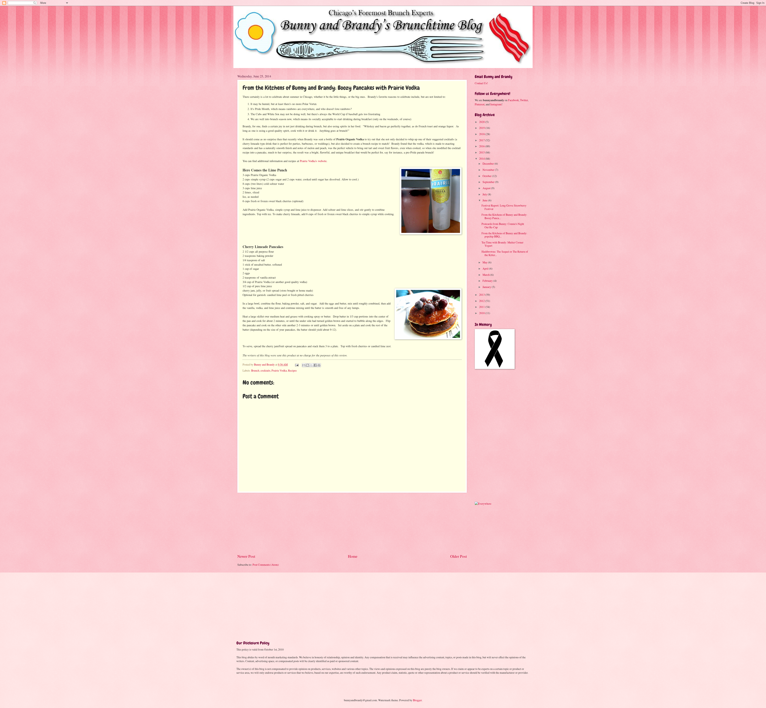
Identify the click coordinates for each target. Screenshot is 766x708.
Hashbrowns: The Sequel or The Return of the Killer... (505, 253)
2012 (482, 301)
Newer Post (246, 556)
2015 (482, 152)
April (486, 268)
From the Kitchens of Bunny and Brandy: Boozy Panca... (504, 216)
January (487, 287)
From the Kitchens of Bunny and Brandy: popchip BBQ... (504, 234)
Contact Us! (481, 83)
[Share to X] (311, 365)
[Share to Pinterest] (319, 365)
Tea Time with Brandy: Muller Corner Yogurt (502, 244)
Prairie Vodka (279, 370)
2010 (482, 313)
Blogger (417, 700)
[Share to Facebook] (315, 365)
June (485, 200)
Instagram (495, 104)
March (486, 275)
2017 (482, 140)
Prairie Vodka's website (313, 161)
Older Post (458, 556)
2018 (482, 134)
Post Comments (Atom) (266, 565)
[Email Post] (296, 364)
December (489, 163)
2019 (482, 128)
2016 (482, 146)
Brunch (255, 370)
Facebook (513, 100)
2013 (482, 295)
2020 (482, 122)
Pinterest (480, 104)
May (485, 262)
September (489, 182)
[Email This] (304, 365)
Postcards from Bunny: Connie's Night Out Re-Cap (503, 225)
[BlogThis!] (308, 365)
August (487, 188)
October (487, 176)
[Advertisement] (352, 523)
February (488, 281)
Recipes (292, 370)
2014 (482, 158)
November (489, 170)
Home (352, 556)
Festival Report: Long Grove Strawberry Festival (504, 207)
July (485, 194)
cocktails (265, 370)
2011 (482, 307)
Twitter (524, 100)
